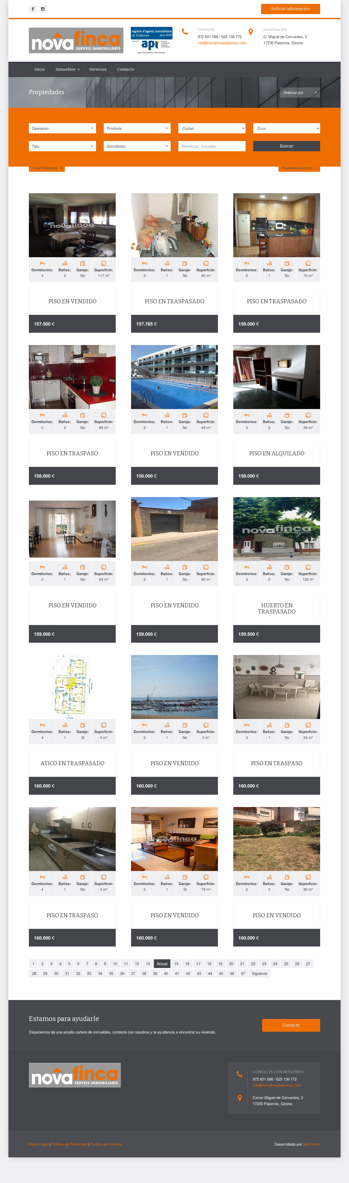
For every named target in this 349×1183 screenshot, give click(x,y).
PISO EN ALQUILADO (277, 453)
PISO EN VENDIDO (72, 301)
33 (89, 973)
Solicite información (290, 8)
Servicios (98, 69)
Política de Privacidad (69, 1144)
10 (115, 963)
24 (275, 963)
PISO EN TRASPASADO (174, 301)
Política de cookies (106, 1144)
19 (220, 963)
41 (177, 973)
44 (210, 973)
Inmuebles (66, 69)
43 (199, 973)
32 (78, 973)
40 (166, 973)
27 (308, 963)
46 (232, 973)
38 (144, 973)
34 (100, 973)
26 (297, 963)
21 (242, 963)
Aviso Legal (38, 1144)
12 (137, 963)
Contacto (125, 69)
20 (231, 963)
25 (286, 963)
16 (187, 963)
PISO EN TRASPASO (72, 453)
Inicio (39, 69)
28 (34, 973)
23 (264, 963)
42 (188, 973)
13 (148, 963)
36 (122, 973)
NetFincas (311, 1144)
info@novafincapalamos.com (222, 42)
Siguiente (259, 973)
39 (155, 973)
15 (176, 963)
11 (126, 963)
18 (209, 963)
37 (133, 973)
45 (221, 973)
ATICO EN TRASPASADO (72, 763)
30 (56, 973)
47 (243, 973)
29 (45, 973)
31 (67, 973)
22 (253, 963)
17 (198, 963)
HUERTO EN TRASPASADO (277, 608)
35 (111, 973)
